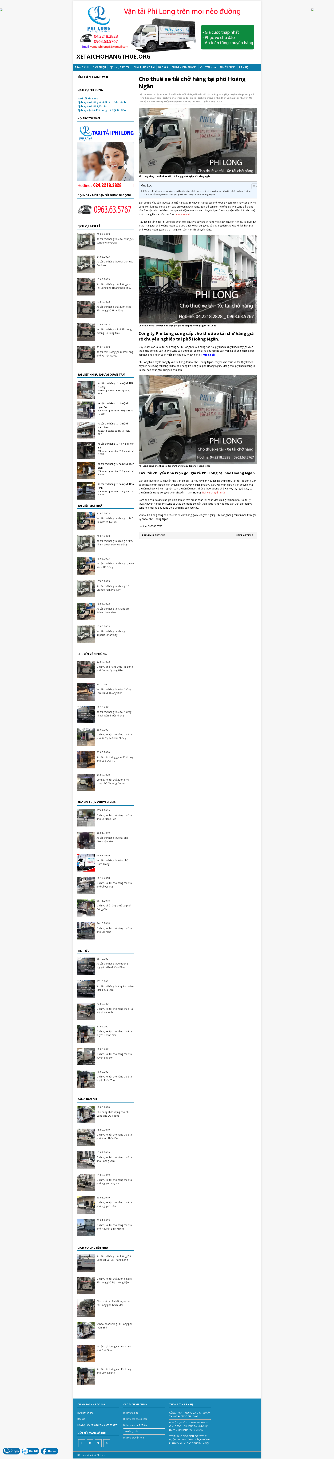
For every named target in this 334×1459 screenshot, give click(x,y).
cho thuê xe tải (144, 67)
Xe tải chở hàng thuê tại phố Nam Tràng (112, 862)
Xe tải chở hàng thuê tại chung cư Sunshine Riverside (115, 240)
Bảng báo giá (219, 94)
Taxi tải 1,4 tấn (130, 1431)
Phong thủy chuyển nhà (170, 101)
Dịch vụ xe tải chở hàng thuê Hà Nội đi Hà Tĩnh (115, 1010)
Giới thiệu (99, 67)
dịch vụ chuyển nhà (213, 492)
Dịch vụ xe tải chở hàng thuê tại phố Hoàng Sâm (114, 1159)
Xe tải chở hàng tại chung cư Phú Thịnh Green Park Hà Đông (115, 542)
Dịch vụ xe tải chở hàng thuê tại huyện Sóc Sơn (114, 1055)
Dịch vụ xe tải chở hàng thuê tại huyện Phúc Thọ (114, 1078)
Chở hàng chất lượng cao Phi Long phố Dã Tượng (113, 1113)
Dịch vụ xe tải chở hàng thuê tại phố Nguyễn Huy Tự (114, 1181)
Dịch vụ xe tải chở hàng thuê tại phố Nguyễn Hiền (114, 1204)
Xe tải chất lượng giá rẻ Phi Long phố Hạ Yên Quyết (115, 353)
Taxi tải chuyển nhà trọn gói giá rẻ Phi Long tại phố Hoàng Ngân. (181, 194)
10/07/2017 (149, 94)
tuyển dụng (228, 67)
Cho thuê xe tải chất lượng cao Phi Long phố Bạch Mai (114, 1303)
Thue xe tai (183, 214)
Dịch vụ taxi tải (119, 67)
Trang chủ (82, 67)
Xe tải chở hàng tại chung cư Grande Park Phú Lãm (112, 587)
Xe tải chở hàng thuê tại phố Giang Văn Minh (112, 839)
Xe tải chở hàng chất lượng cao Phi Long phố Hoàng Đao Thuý (114, 285)
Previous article (153, 535)
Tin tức (196, 101)
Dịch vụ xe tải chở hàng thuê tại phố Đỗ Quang (114, 884)
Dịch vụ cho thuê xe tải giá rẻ (179, 97)
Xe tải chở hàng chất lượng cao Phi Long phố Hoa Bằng (114, 308)
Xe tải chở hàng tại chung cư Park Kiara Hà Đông (115, 565)
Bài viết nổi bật (202, 94)
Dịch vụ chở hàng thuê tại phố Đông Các (113, 907)
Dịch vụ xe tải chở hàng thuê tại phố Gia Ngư (114, 929)
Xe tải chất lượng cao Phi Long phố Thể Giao (114, 1348)
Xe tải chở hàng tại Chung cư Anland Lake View (113, 610)
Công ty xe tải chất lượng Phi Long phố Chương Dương (113, 781)
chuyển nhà (208, 67)
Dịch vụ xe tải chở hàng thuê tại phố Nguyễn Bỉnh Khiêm (114, 1226)
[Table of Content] (255, 186)
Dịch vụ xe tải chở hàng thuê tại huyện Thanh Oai (114, 1033)
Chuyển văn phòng (184, 67)
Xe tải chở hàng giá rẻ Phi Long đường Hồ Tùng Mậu (114, 331)
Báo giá (163, 67)
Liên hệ (243, 67)
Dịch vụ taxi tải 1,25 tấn (135, 1425)
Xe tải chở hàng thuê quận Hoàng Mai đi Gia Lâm (115, 987)
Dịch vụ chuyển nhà (208, 97)
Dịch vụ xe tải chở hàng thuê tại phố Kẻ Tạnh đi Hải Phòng (114, 736)
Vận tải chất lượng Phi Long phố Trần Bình (114, 1325)
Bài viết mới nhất (182, 94)
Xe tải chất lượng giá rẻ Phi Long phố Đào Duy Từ (115, 758)
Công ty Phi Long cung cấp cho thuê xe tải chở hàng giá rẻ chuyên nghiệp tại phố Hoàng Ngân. (196, 191)
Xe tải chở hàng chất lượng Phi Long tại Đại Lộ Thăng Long (114, 1257)
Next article (244, 535)
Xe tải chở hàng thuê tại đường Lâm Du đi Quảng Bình (114, 691)
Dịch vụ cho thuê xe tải (135, 1418)
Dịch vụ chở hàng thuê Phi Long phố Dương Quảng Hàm (115, 668)
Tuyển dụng (208, 101)
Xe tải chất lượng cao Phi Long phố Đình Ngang (114, 1370)
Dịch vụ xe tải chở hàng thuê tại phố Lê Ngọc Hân (114, 816)
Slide (187, 101)
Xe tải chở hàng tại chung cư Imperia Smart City (112, 633)
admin (163, 94)
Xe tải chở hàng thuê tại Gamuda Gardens (115, 263)
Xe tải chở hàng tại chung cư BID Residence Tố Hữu (115, 520)
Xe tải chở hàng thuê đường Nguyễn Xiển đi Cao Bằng (112, 965)
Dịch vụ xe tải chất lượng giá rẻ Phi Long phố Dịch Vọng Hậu (114, 1280)
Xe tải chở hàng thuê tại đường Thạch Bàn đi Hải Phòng (114, 713)
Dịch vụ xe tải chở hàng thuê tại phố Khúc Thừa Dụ (114, 1136)
